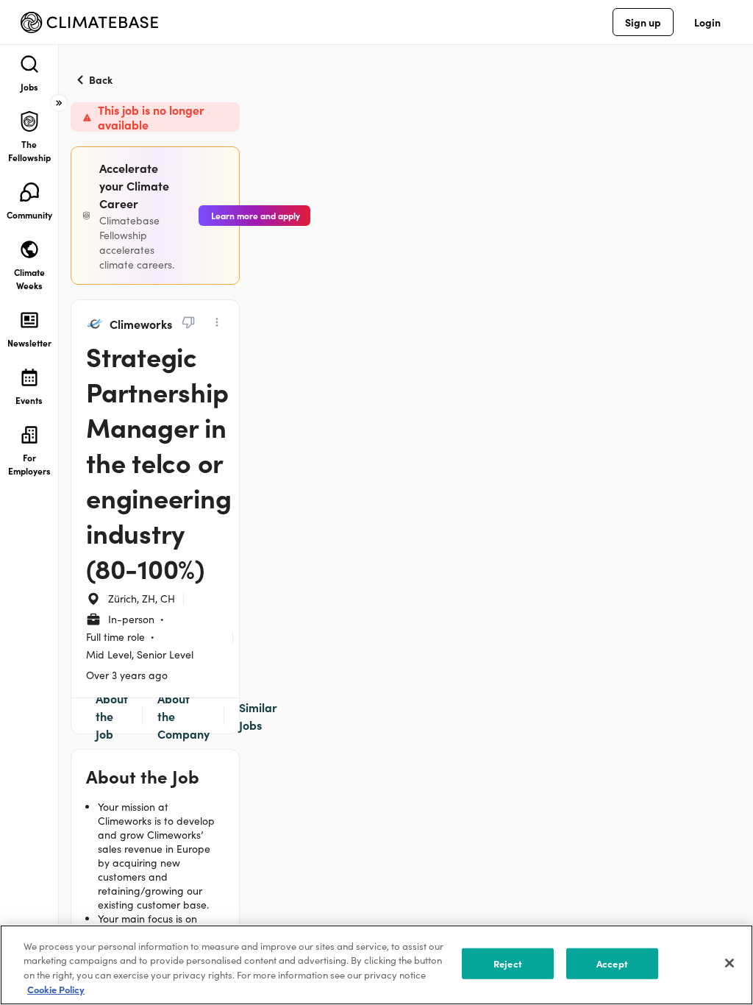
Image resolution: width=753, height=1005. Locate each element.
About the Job (112, 716)
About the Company (183, 716)
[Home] (89, 22)
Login (707, 22)
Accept (612, 963)
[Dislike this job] (188, 322)
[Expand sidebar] (59, 103)
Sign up (643, 22)
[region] (376, 965)
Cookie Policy (56, 989)
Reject (507, 963)
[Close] (729, 963)
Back (101, 79)
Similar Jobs (258, 716)
